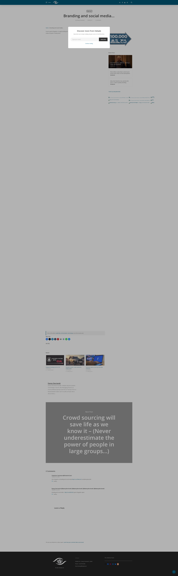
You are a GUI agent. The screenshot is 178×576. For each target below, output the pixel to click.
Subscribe (103, 39)
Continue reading (89, 43)
